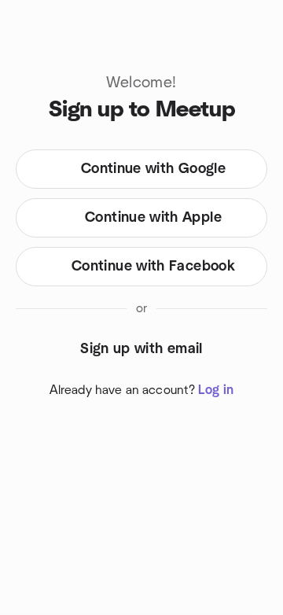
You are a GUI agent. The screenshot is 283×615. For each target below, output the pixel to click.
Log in (215, 390)
